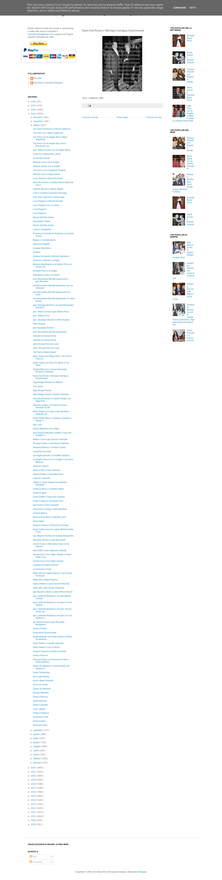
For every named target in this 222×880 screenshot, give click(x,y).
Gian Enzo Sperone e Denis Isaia (48, 197)
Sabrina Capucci (41, 466)
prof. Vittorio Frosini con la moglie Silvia (51, 150)
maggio (37, 746)
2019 (33, 780)
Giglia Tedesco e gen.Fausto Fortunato (51, 584)
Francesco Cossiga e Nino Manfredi (50, 509)
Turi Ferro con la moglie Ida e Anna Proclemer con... (49, 144)
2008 (33, 824)
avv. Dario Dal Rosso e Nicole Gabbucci (52, 129)
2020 (33, 776)
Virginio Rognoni (41, 713)
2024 (33, 110)
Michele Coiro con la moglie (46, 162)
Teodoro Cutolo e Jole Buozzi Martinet (51, 443)
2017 (33, 788)
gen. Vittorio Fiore (41, 315)
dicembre (38, 117)
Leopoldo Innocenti (42, 451)
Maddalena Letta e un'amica (46, 275)
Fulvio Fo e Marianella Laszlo (47, 154)
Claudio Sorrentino (42, 248)
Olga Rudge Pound (42, 390)
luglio (36, 738)
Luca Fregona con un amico (46, 205)
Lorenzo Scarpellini (42, 229)
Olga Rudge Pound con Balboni (48, 382)
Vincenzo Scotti (40, 684)
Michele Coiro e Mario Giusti (46, 174)
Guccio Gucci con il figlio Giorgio (48, 561)
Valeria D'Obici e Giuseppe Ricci (48, 474)
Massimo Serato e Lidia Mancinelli (49, 540)
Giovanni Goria (40, 725)
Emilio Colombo (40, 705)
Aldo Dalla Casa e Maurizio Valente (49, 550)
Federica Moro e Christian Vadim (48, 489)
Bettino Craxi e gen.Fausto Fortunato (50, 439)
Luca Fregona (39, 209)
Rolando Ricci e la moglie (45, 271)
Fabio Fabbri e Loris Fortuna (46, 647)
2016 (33, 792)
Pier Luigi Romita (41, 676)
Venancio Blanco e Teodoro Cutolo (49, 447)
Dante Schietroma (41, 672)
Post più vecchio (154, 117)
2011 (33, 812)
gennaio (37, 762)
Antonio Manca (40, 513)
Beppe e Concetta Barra (44, 240)
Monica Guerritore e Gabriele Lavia (49, 517)
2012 (33, 808)
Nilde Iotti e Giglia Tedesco (45, 580)
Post (34, 856)
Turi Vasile (38, 386)
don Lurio (37, 424)
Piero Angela (39, 324)
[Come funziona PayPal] (52, 64)
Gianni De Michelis (42, 689)
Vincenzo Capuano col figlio (46, 260)
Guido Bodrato (40, 701)
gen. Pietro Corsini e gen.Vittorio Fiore (51, 311)
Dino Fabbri (38, 521)
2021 (33, 772)
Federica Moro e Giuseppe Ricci (48, 501)
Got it (193, 8)
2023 (33, 113)
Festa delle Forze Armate (44, 632)
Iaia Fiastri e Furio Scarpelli (46, 505)
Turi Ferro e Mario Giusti (44, 352)
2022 (33, 767)
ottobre (36, 125)
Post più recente (90, 117)
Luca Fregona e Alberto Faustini (48, 201)
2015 (33, 796)
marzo (36, 754)
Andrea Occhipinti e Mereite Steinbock (51, 256)
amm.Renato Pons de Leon (46, 344)
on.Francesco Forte (42, 569)
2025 (33, 105)
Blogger (143, 872)
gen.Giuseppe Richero (43, 328)
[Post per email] (89, 106)
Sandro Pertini (39, 628)
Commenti (37, 862)
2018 (33, 784)
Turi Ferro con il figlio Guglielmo (48, 133)
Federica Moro (40, 493)
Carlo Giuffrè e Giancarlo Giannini (49, 497)
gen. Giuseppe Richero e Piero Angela (51, 320)
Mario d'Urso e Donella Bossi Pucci (190, 93)
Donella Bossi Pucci (190, 38)
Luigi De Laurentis (41, 478)
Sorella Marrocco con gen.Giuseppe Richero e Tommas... (50, 370)
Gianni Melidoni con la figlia (46, 428)
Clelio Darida (39, 721)
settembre (38, 730)
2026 (33, 101)
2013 (33, 804)
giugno (36, 742)
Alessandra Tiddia (41, 221)
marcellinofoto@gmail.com (40, 34)
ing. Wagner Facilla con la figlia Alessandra (53, 536)
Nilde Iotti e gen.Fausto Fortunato (48, 588)
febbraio (37, 758)
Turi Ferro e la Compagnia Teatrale (49, 170)
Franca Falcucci (40, 655)
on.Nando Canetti (41, 158)
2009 (33, 820)
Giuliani (36, 252)
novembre (38, 121)
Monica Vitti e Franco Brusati (46, 470)
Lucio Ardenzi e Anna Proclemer (48, 178)
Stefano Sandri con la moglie (46, 166)
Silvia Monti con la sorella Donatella (190, 162)
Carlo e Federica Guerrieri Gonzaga (50, 193)
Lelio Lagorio (39, 709)
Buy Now (38, 43)
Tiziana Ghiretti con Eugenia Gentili (190, 75)
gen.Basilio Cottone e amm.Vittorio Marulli (52, 592)
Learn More (179, 8)
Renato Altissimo (41, 693)
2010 (33, 816)
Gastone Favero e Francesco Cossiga (51, 525)
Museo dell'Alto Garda (43, 217)
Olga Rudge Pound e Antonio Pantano (51, 394)
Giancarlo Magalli (41, 244)
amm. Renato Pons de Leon (46, 348)
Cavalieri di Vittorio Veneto (45, 565)
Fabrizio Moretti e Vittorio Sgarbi (48, 189)
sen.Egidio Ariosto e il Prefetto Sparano (51, 455)
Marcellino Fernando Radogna (48, 83)
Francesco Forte (40, 717)
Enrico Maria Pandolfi (43, 680)
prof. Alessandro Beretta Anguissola (49, 332)
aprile (36, 750)
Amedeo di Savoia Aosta (44, 336)
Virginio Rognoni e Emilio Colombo (49, 651)
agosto (36, 734)
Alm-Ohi (37, 78)
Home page (122, 117)
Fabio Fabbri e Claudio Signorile (48, 643)
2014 (33, 800)
